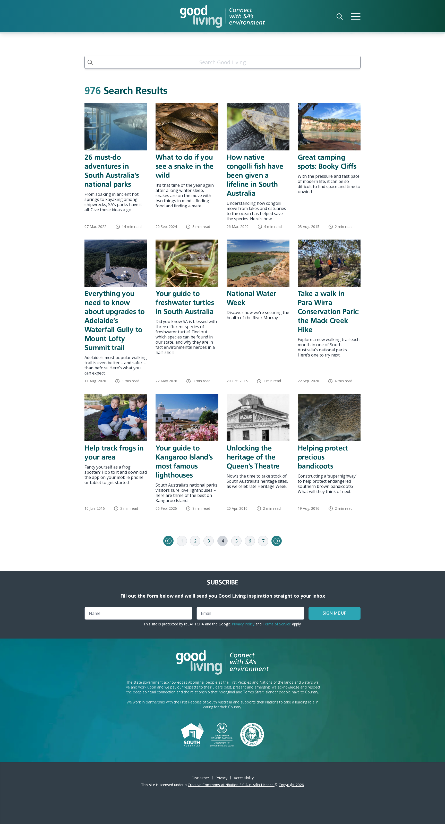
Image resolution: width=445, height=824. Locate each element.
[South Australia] (192, 734)
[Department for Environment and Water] (222, 734)
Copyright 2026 (291, 784)
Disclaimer (200, 777)
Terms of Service (277, 624)
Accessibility (244, 777)
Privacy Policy (243, 624)
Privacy (221, 777)
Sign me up (334, 613)
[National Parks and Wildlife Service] (252, 734)
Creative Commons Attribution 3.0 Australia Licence (231, 784)
